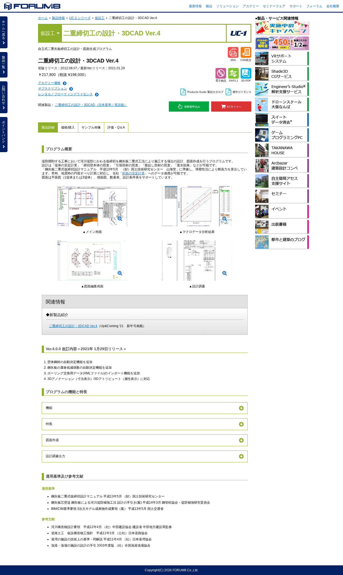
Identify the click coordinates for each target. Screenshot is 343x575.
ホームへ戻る (3, 30)
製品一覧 (3, 62)
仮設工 (100, 18)
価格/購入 (68, 127)
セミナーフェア (274, 6)
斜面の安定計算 (133, 173)
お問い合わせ (3, 95)
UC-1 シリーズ (80, 18)
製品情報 (58, 18)
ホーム (43, 18)
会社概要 (332, 6)
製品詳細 (48, 127)
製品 (209, 6)
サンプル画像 (91, 127)
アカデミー (251, 6)
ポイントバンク (3, 132)
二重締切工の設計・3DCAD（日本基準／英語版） (91, 105)
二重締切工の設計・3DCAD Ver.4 (73, 326)
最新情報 (195, 6)
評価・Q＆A (116, 127)
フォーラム (314, 6)
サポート (295, 6)
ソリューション (227, 6)
